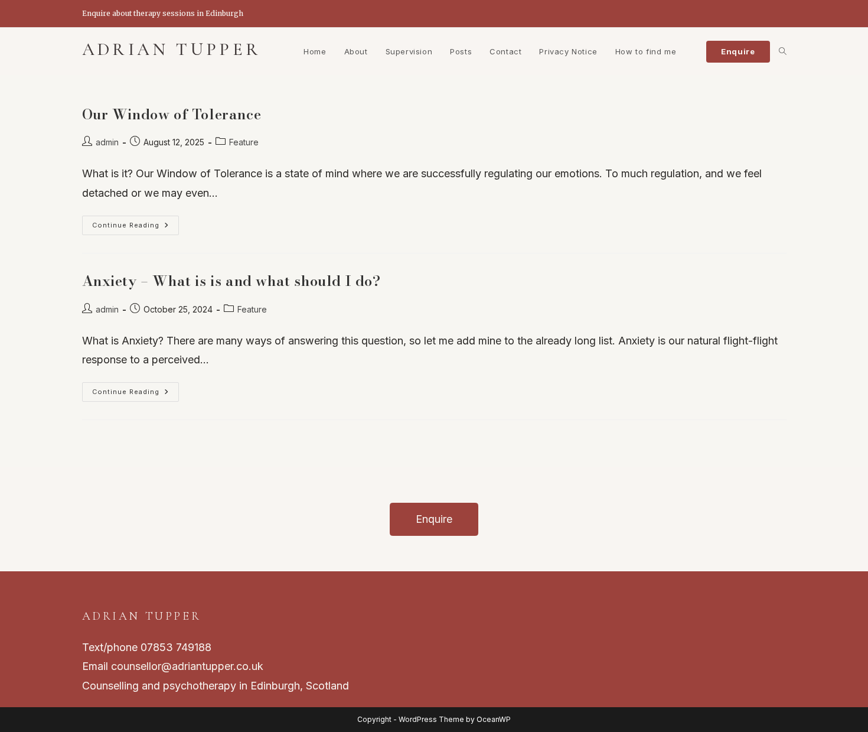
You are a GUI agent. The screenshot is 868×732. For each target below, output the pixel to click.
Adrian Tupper (172, 49)
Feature (244, 142)
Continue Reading (135, 227)
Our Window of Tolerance (172, 114)
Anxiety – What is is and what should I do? (231, 281)
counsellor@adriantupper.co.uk (187, 666)
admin (107, 142)
